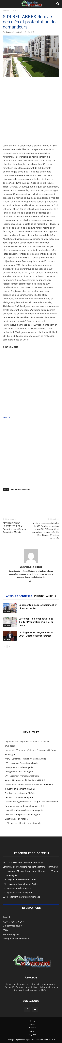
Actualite (14, 10)
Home (32, 1021)
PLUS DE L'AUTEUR (45, 596)
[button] (5, 4)
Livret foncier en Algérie (16, 818)
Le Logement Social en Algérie (19, 771)
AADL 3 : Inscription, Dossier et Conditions (23, 862)
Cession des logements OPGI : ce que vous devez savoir (31, 801)
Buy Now (32, 1034)
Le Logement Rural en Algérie (19, 767)
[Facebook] (31, 581)
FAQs (5, 930)
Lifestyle (32, 1028)
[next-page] (9, 646)
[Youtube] (35, 1009)
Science (32, 1031)
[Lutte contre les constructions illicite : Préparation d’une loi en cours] (10, 622)
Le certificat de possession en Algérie (22, 814)
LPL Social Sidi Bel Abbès (20, 489)
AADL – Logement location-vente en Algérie (25, 758)
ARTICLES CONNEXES (19, 596)
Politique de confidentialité (16, 938)
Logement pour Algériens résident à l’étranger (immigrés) (30, 866)
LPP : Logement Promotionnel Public (22, 776)
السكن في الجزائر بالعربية (14, 921)
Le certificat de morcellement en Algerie (24, 810)
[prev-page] (4, 646)
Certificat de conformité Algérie (20, 793)
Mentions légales (11, 934)
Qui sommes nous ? (12, 925)
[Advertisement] (31, 112)
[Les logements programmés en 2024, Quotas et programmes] (10, 636)
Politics (32, 1024)
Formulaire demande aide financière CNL (24, 806)
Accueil (6, 10)
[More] (40, 506)
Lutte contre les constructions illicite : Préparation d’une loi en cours (36, 622)
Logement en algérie (14, 32)
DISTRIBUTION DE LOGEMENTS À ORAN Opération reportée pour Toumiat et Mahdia (14, 528)
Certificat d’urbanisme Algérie (19, 797)
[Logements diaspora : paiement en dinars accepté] (10, 608)
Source (6, 417)
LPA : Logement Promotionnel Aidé (21, 763)
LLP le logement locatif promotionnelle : (24, 823)
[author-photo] (31, 563)
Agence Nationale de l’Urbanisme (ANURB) (25, 780)
